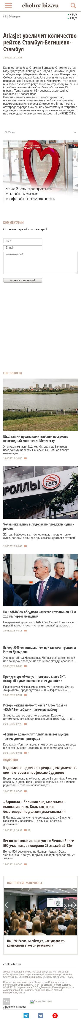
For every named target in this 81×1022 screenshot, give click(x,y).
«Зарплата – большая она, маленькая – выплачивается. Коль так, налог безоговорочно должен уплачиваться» (34, 806)
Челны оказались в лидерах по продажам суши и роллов (39, 526)
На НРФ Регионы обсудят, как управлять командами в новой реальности (36, 943)
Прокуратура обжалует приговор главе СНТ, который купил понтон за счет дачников (34, 678)
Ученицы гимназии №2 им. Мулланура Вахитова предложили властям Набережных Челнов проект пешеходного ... (36, 450)
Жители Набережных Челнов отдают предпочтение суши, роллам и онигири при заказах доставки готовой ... (39, 538)
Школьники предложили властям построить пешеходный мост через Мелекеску (35, 438)
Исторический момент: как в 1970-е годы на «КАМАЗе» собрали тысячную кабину (35, 707)
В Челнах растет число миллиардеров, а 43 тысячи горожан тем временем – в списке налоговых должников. (37, 821)
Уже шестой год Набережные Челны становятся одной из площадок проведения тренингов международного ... (39, 659)
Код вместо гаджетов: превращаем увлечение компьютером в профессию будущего (40, 770)
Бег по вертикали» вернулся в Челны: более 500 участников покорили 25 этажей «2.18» (38, 843)
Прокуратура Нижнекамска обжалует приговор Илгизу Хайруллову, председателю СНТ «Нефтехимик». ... (38, 688)
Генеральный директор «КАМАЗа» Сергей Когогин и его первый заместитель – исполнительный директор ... (39, 624)
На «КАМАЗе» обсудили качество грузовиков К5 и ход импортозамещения (39, 614)
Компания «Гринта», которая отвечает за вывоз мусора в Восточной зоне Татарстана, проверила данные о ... (39, 746)
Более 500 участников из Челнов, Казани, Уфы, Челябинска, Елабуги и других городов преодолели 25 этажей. (39, 855)
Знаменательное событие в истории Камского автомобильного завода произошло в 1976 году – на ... (39, 717)
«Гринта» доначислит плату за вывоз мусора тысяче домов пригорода (35, 736)
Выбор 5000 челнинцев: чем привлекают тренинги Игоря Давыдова (39, 649)
